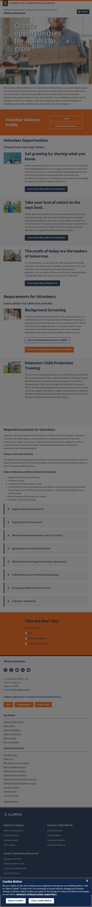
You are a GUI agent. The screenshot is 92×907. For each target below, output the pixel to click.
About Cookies (15, 900)
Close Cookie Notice (41, 900)
